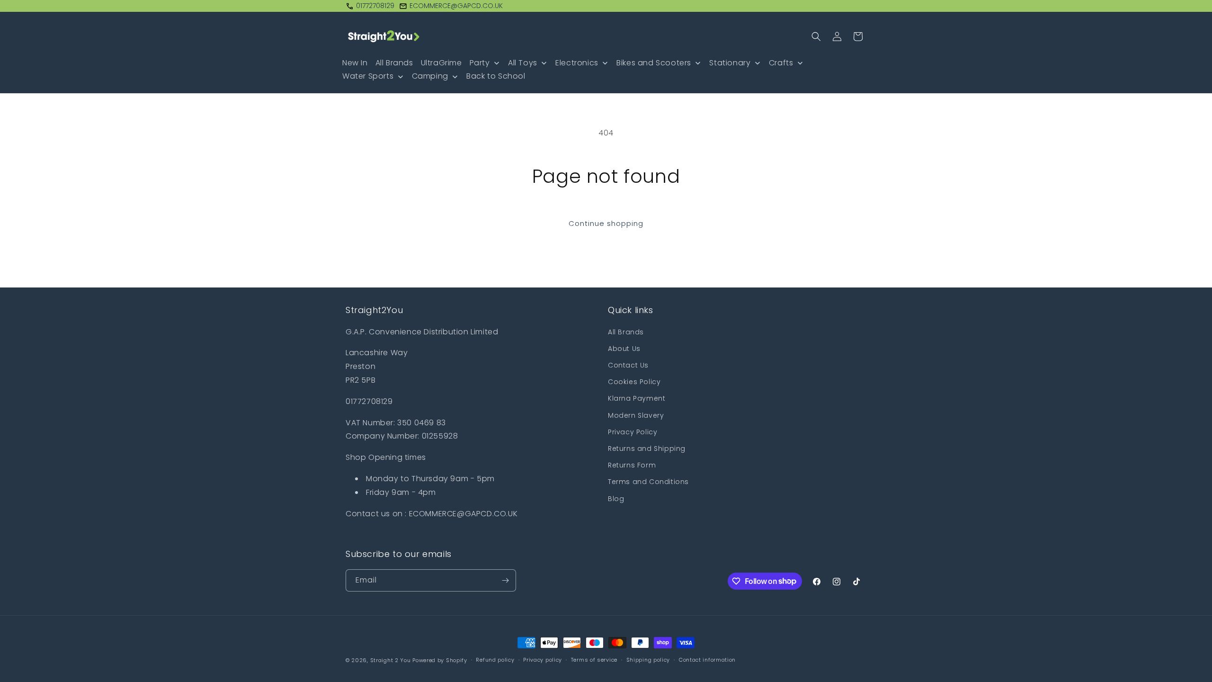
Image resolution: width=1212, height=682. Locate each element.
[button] (816, 36)
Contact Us (628, 365)
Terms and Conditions (648, 481)
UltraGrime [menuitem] (441, 62)
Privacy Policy (632, 432)
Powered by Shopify (439, 660)
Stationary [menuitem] (729, 62)
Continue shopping (606, 223)
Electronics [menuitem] (576, 62)
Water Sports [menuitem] (367, 76)
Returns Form (632, 465)
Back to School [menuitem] (495, 76)
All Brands (626, 332)
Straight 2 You (390, 660)
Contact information (707, 660)
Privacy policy (542, 660)
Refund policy (495, 660)
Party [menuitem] (480, 62)
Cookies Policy (634, 381)
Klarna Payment (636, 398)
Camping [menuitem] (430, 76)
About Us (624, 348)
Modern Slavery (636, 415)
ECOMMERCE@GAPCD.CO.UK (456, 5)
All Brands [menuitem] (394, 62)
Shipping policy (648, 660)
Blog (616, 498)
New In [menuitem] (355, 62)
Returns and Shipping (647, 448)
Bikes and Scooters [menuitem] (653, 62)
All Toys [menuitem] (522, 62)
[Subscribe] (505, 580)
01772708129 (375, 5)
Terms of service (594, 660)
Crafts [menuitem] (781, 62)
